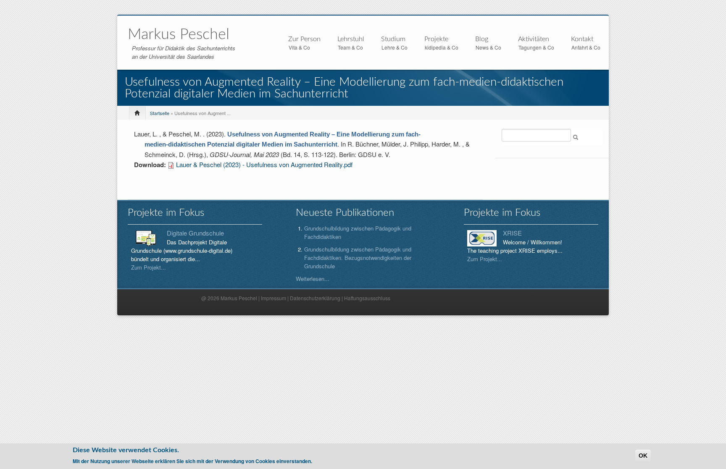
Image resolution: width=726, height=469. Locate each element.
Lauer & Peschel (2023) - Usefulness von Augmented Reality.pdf (264, 164)
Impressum (273, 297)
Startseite (159, 113)
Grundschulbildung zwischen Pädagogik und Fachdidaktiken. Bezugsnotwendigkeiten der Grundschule (357, 257)
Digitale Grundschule (195, 232)
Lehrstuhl (350, 39)
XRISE (512, 232)
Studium (393, 39)
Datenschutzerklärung (315, 297)
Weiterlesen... (312, 279)
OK (643, 455)
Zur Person (304, 39)
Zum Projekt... (148, 267)
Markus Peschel (178, 34)
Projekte (436, 39)
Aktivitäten (533, 39)
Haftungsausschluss (367, 297)
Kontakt (582, 39)
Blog (481, 39)
